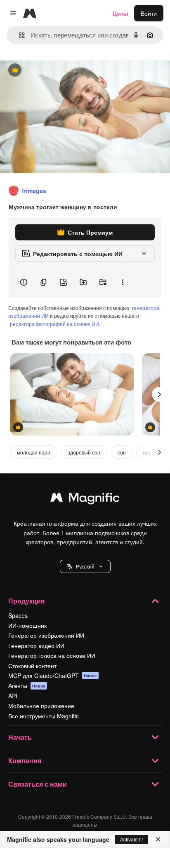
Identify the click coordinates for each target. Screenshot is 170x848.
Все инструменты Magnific (43, 716)
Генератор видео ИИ (36, 645)
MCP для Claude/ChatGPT (52, 675)
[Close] (158, 839)
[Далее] (159, 394)
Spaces (18, 615)
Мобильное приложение (41, 705)
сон (122, 452)
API (12, 696)
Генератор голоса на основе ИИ (51, 655)
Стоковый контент (32, 666)
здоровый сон (84, 452)
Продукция (26, 601)
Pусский (85, 566)
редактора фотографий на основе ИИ (54, 323)
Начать (20, 737)
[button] (85, 566)
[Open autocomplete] (18, 35)
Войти (149, 13)
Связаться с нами (37, 784)
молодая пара (33, 452)
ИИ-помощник (27, 625)
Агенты (26, 685)
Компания (24, 760)
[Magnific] (85, 499)
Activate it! (131, 839)
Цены (120, 13)
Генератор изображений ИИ (46, 635)
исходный (55, 70)
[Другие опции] (122, 282)
